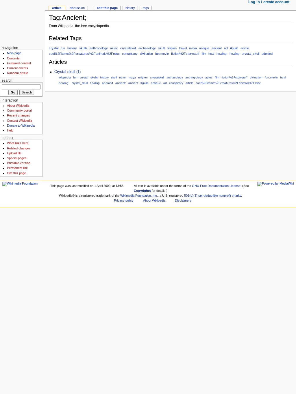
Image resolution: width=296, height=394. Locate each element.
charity (236, 195)
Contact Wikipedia (19, 120)
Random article (17, 73)
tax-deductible (208, 195)
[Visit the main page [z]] (22, 22)
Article (56, 8)
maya (193, 48)
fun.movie (162, 53)
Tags (146, 8)
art (226, 48)
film (203, 53)
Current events (17, 68)
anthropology (99, 48)
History (130, 8)
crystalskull (128, 48)
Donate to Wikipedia (21, 125)
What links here (18, 143)
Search (7, 80)
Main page (14, 53)
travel (183, 48)
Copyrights (142, 190)
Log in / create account (268, 2)
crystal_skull (250, 53)
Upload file (14, 153)
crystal (53, 48)
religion (172, 48)
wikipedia (65, 77)
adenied (267, 53)
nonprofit (225, 195)
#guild (234, 48)
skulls (83, 48)
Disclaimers (183, 200)
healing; (222, 53)
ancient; (120, 83)
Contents (13, 58)
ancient (217, 48)
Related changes (19, 148)
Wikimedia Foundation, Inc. (139, 195)
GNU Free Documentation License (216, 185)
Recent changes (18, 115)
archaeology (147, 48)
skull (161, 48)
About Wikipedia (18, 105)
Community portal (19, 110)
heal (211, 53)
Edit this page (107, 8)
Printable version (18, 163)
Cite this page (16, 173)
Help (10, 130)
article (244, 48)
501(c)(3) (190, 195)
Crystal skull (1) (67, 72)
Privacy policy (124, 200)
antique (204, 48)
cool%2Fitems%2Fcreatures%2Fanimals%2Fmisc (84, 53)
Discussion (77, 8)
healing (234, 53)
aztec (114, 48)
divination (146, 53)
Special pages (17, 158)
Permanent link (17, 168)
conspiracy (130, 53)
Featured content (19, 63)
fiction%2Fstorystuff (185, 53)
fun (63, 48)
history (72, 48)
